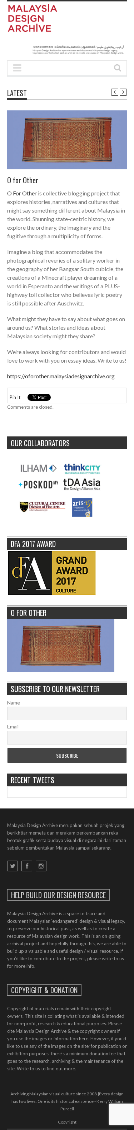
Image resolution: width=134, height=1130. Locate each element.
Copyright (67, 1122)
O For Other (22, 193)
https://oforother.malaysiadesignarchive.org (61, 376)
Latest (17, 93)
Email (13, 726)
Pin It (15, 397)
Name (13, 703)
